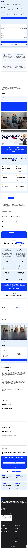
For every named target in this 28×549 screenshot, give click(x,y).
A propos (16, 531)
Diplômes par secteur (17, 525)
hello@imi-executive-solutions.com (7, 512)
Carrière (16, 534)
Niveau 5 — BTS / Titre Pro (6, 4)
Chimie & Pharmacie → (14, 494)
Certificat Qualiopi (4, 528)
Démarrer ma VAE (14, 42)
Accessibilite (3, 525)
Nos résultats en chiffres (18, 538)
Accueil (1, 4)
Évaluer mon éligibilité (14, 44)
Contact (16, 541)
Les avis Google (17, 532)
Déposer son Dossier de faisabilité (6, 532)
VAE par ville (16, 528)
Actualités (16, 535)
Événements (16, 537)
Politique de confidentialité (5, 531)
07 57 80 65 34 (10, 513)
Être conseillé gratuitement (14, 288)
